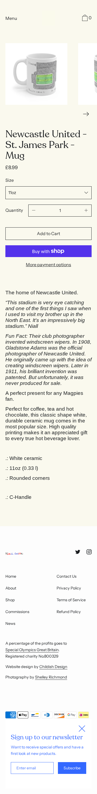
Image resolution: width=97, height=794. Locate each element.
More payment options (48, 264)
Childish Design (53, 666)
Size (9, 180)
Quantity (14, 210)
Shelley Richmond (51, 677)
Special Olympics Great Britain (31, 649)
